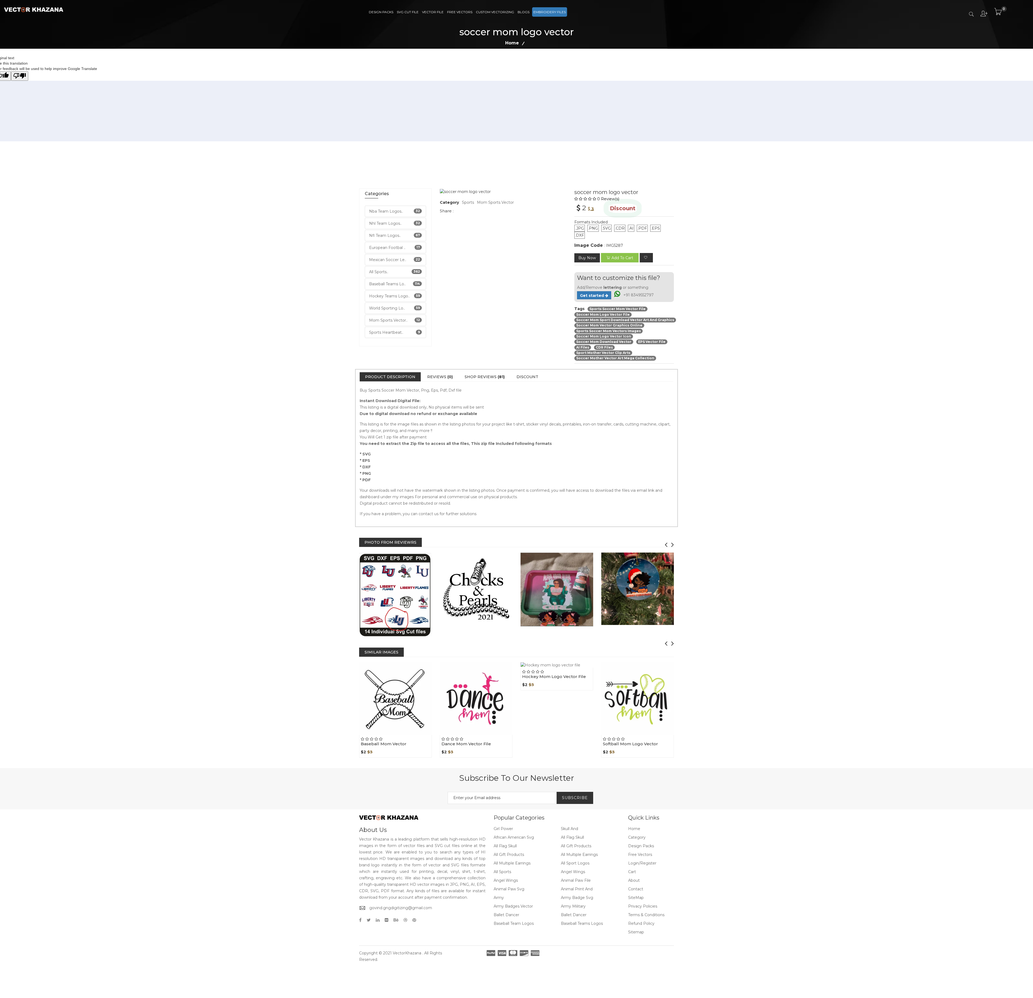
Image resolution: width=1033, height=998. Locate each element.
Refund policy (641, 923)
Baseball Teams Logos (582, 923)
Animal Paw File (576, 880)
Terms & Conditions (646, 914)
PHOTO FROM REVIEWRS (390, 542)
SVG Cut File (408, 12)
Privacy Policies (642, 906)
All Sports (502, 871)
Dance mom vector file (466, 743)
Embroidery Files (549, 12)
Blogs (523, 12)
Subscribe (575, 797)
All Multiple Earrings (579, 854)
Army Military (573, 906)
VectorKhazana (407, 953)
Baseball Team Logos (514, 923)
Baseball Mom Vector (383, 743)
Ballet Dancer (506, 914)
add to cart (622, 257)
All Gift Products (576, 846)
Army (499, 897)
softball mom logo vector (630, 743)
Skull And (569, 828)
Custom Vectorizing (495, 12)
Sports (468, 202)
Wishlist (407, 735)
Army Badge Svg (577, 897)
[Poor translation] (19, 76)
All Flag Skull (572, 837)
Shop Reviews (485, 376)
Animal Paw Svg (509, 889)
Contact (635, 889)
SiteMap (636, 897)
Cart (632, 871)
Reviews (440, 376)
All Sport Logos (575, 863)
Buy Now (587, 257)
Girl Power (503, 828)
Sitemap (636, 932)
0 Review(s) (608, 198)
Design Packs (381, 12)
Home (512, 42)
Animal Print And (577, 889)
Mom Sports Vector (495, 202)
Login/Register (642, 863)
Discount (527, 376)
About (634, 880)
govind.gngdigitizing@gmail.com (400, 907)
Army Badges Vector (513, 906)
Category (637, 837)
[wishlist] (646, 257)
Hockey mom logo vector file (554, 676)
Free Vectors (459, 12)
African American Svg (514, 837)
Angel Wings (573, 871)
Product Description (390, 376)
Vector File (433, 12)
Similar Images (381, 652)
